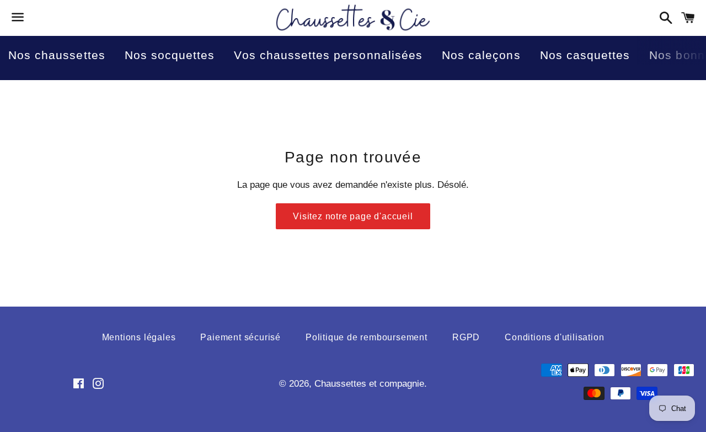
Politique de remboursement (366, 337)
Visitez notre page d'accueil (353, 216)
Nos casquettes (585, 55)
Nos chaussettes (56, 55)
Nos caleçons (481, 55)
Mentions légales (139, 337)
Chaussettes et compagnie (369, 383)
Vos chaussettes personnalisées (328, 55)
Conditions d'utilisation (554, 337)
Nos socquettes (170, 55)
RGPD (466, 337)
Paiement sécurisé (240, 337)
